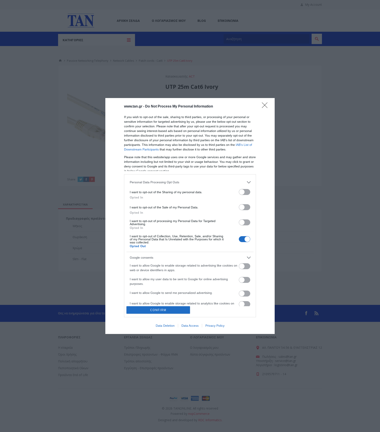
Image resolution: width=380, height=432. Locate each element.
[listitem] (190, 182)
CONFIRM (158, 310)
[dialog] (190, 216)
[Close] (266, 106)
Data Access (190, 325)
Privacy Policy (215, 325)
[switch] (244, 192)
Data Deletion (165, 325)
